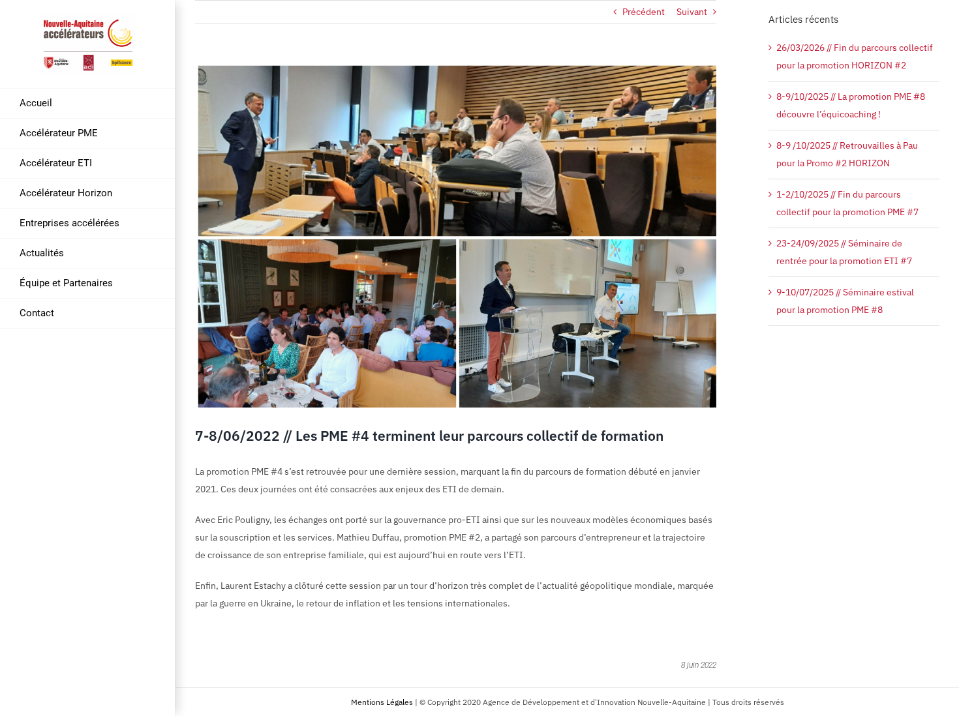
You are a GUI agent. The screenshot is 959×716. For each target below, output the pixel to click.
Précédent (643, 12)
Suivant (692, 12)
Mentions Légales (382, 702)
